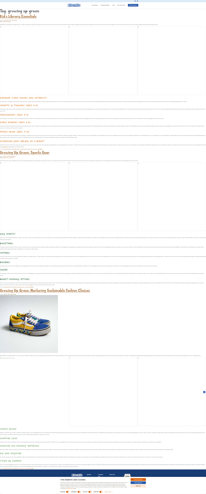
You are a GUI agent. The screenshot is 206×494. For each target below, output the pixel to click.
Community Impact (105, 5)
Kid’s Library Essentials (18, 16)
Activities (15, 149)
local (31, 285)
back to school (20, 149)
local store (5, 147)
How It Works (95, 5)
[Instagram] (135, 1)
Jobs (113, 5)
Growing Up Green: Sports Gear (25, 152)
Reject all (138, 485)
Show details (108, 491)
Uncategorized (7, 149)
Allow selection (138, 482)
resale (35, 149)
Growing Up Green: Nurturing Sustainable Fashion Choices (45, 290)
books (25, 149)
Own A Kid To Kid (121, 5)
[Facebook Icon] (137, 1)
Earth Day (15, 468)
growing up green (30, 149)
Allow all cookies (138, 479)
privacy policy (70, 488)
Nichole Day (14, 20)
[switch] (79, 492)
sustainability (40, 149)
